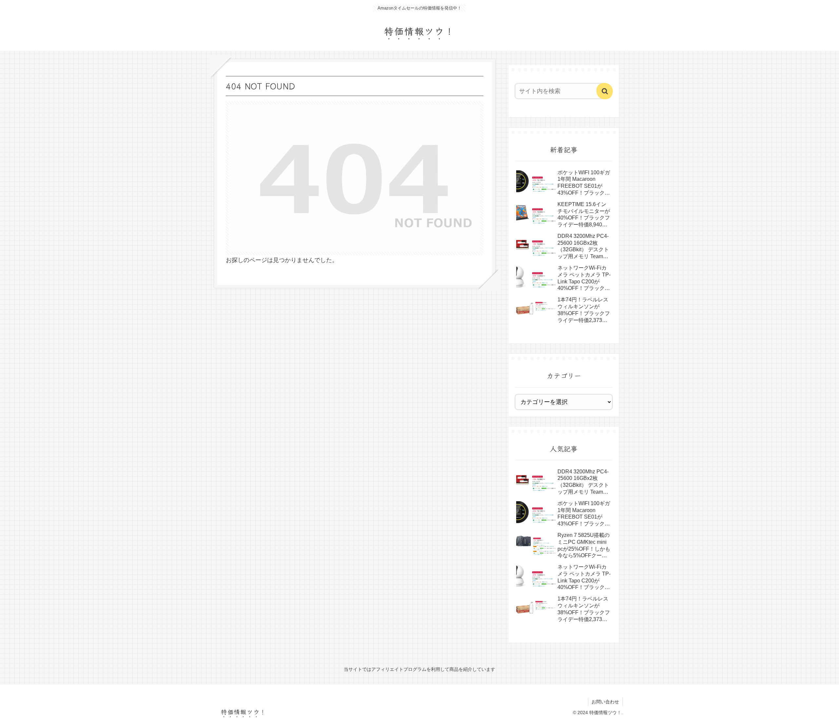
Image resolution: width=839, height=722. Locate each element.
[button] (604, 91)
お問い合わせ (605, 701)
